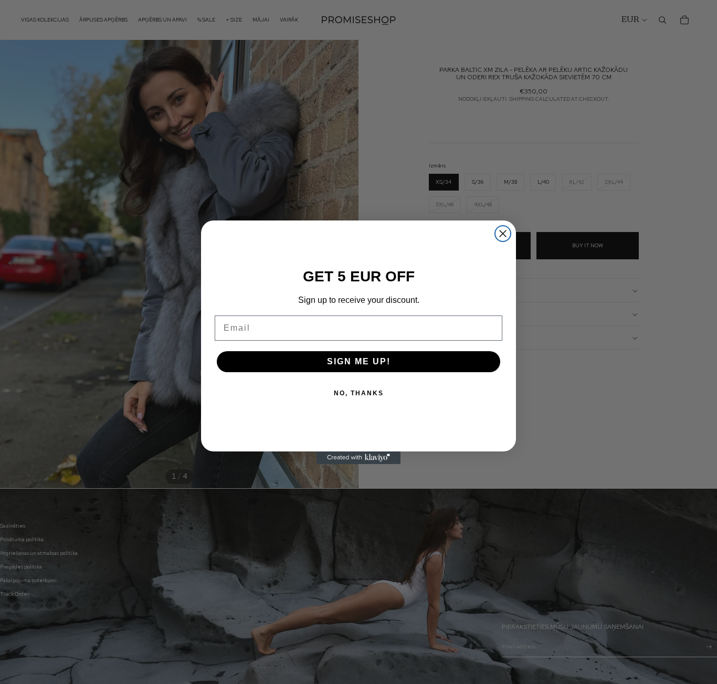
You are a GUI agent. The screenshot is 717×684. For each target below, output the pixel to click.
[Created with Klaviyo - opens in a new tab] (358, 457)
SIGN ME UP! (359, 361)
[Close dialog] (503, 233)
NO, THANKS (359, 393)
